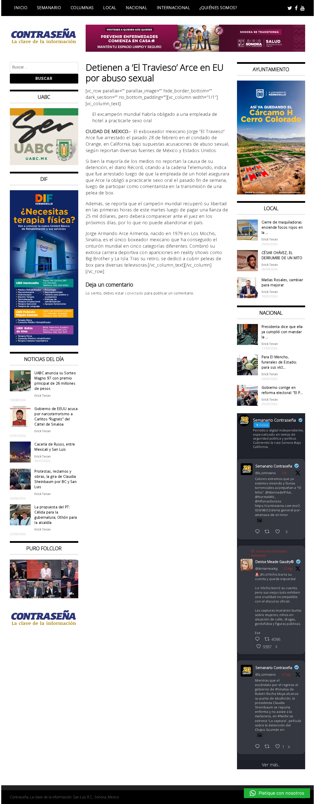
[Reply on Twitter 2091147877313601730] (259, 639)
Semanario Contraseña (273, 466)
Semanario (49, 7)
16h (284, 473)
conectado (134, 293)
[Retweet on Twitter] (252, 551)
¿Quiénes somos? (218, 7)
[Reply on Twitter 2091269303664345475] (259, 532)
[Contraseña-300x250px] (44, 163)
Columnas (82, 7)
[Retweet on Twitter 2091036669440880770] (268, 747)
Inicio (20, 7)
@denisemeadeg (266, 568)
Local (109, 7)
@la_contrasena (265, 473)
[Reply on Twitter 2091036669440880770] (259, 747)
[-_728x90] (195, 50)
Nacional (136, 7)
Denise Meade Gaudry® (274, 561)
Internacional (173, 7)
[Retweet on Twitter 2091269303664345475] (268, 532)
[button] (277, 793)
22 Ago (288, 568)
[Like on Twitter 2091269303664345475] (279, 532)
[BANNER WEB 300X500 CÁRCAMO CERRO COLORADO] (271, 193)
